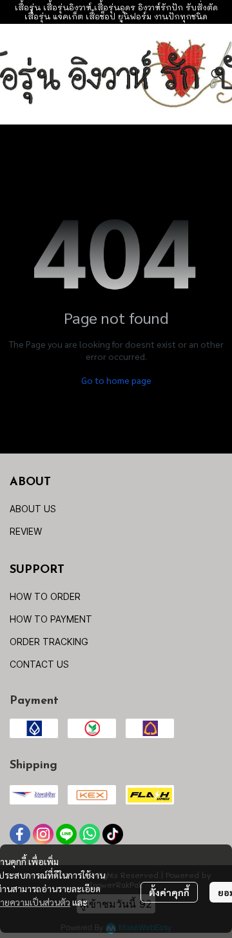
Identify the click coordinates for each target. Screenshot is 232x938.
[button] (217, 74)
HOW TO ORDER (45, 596)
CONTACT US (39, 664)
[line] (66, 834)
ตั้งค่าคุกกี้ (169, 892)
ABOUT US (33, 508)
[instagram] (43, 834)
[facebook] (20, 834)
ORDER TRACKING (49, 641)
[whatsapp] (89, 834)
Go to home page (116, 380)
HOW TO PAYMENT (51, 619)
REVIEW (26, 531)
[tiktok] (112, 834)
